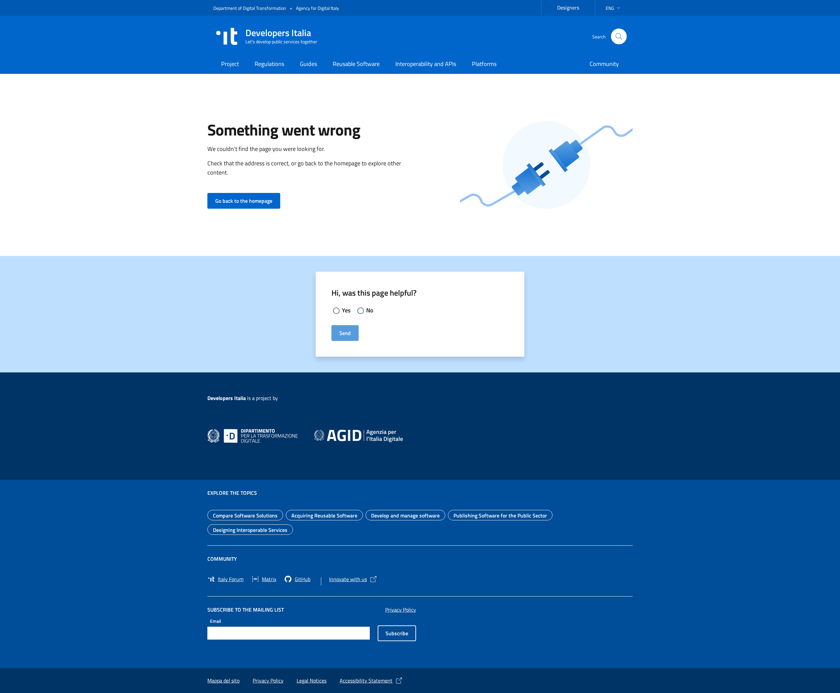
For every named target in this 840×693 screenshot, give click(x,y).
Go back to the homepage (247, 201)
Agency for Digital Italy (317, 8)
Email (215, 620)
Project (230, 63)
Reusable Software (356, 63)
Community (604, 63)
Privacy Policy (400, 610)
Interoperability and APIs (425, 63)
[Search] (619, 36)
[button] (613, 8)
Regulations (269, 63)
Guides (308, 63)
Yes (346, 310)
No (369, 310)
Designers (572, 6)
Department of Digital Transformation (250, 8)
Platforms (484, 63)
